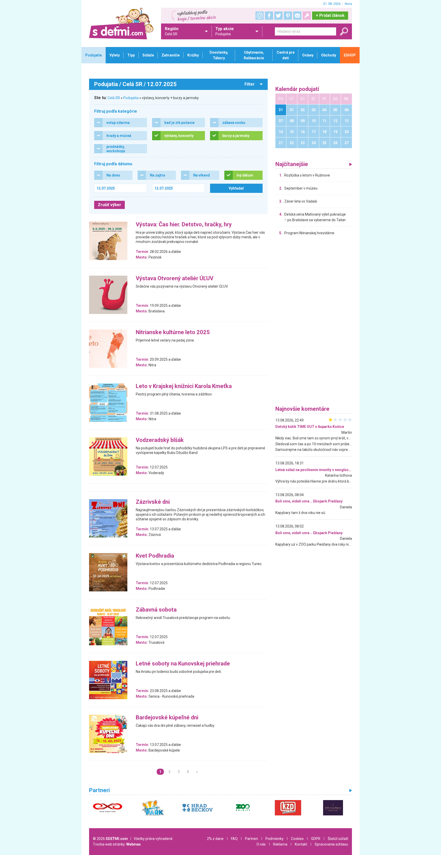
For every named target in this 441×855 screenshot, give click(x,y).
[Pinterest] (288, 15)
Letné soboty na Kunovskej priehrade (183, 664)
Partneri (251, 839)
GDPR (315, 839)
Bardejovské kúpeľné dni (167, 718)
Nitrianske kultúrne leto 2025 (173, 332)
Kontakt (301, 844)
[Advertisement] (313, 322)
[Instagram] (259, 15)
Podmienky (274, 839)
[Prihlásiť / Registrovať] (307, 15)
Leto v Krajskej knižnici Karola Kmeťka (184, 386)
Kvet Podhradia (155, 556)
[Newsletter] (297, 15)
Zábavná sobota (156, 610)
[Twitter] (278, 15)
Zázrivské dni (153, 502)
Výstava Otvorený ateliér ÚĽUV (174, 279)
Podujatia (131, 98)
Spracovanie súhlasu (331, 844)
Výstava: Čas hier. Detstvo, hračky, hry (184, 225)
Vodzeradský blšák (160, 440)
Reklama (280, 844)
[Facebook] (269, 15)
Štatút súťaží (338, 839)
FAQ (234, 839)
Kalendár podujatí (297, 89)
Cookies (297, 839)
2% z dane (215, 839)
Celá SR (113, 98)
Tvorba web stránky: (117, 844)
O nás (261, 844)
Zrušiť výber (109, 204)
